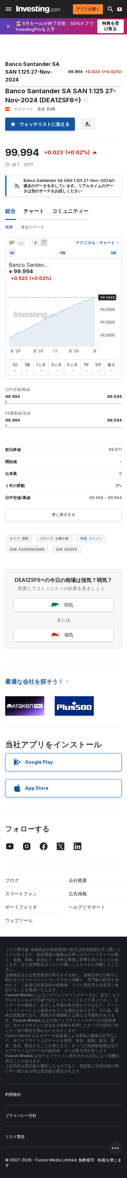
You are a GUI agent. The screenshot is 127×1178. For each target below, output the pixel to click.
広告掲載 (78, 893)
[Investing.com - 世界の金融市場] (38, 9)
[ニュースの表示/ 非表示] (44, 242)
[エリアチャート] (20, 242)
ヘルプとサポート (87, 907)
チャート (33, 211)
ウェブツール (19, 920)
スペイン (95, 538)
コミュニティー (70, 211)
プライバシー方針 (20, 1115)
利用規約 (13, 1094)
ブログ (12, 880)
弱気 (68, 605)
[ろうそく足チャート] (11, 242)
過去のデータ (32, 226)
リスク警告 (15, 1136)
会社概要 (78, 880)
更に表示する (63, 514)
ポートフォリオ (21, 907)
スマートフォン (21, 893)
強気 (68, 634)
